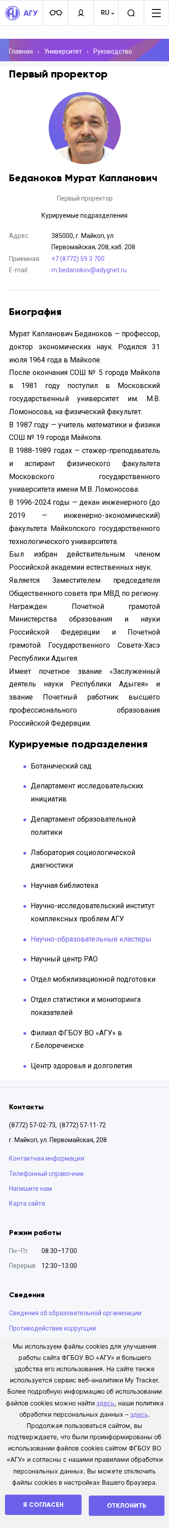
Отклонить (126, 1506)
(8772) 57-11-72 (82, 1125)
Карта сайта (27, 1203)
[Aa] (55, 13)
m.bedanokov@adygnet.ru (89, 270)
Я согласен (43, 1505)
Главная (21, 51)
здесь (105, 1403)
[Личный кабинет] (80, 13)
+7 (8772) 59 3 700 (78, 258)
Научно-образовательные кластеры (91, 939)
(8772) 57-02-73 (32, 1125)
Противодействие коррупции (52, 1328)
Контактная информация (46, 1158)
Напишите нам (30, 1188)
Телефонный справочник (46, 1173)
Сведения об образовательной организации (75, 1313)
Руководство (112, 51)
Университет (63, 51)
